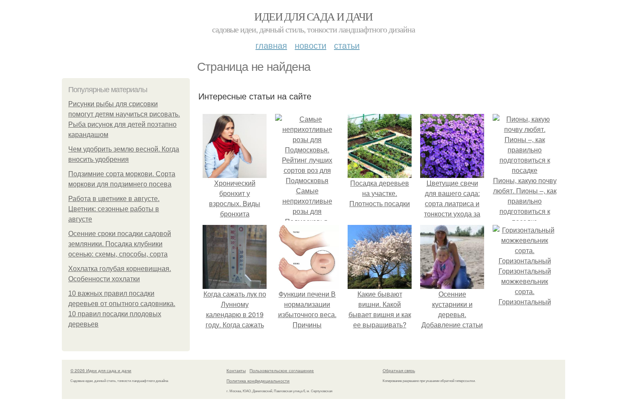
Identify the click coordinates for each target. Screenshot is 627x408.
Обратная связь (399, 370)
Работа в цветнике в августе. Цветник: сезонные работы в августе (114, 209)
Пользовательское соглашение (282, 370)
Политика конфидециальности (258, 381)
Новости (310, 45)
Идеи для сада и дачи (313, 16)
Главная (271, 45)
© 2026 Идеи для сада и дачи (100, 370)
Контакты (236, 370)
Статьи (347, 45)
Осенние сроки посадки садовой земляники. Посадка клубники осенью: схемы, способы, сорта (119, 244)
